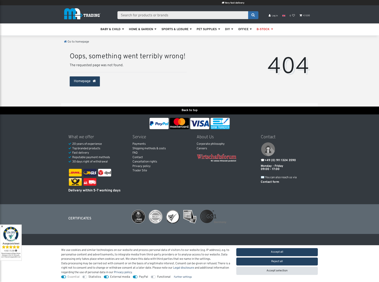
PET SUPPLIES (207, 29)
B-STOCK (263, 29)
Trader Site (139, 171)
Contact (137, 157)
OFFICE (243, 29)
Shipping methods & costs (149, 148)
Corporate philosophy (211, 144)
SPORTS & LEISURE (175, 29)
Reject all (277, 261)
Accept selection (277, 270)
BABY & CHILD (110, 29)
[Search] (253, 15)
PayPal (143, 277)
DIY (227, 29)
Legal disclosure (183, 268)
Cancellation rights (144, 162)
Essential (74, 277)
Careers (202, 148)
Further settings (183, 277)
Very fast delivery (228, 3)
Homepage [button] (82, 81)
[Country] (283, 16)
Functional (164, 277)
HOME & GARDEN (141, 29)
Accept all (277, 252)
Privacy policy (141, 166)
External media (120, 277)
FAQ (135, 153)
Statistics (94, 277)
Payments (139, 144)
